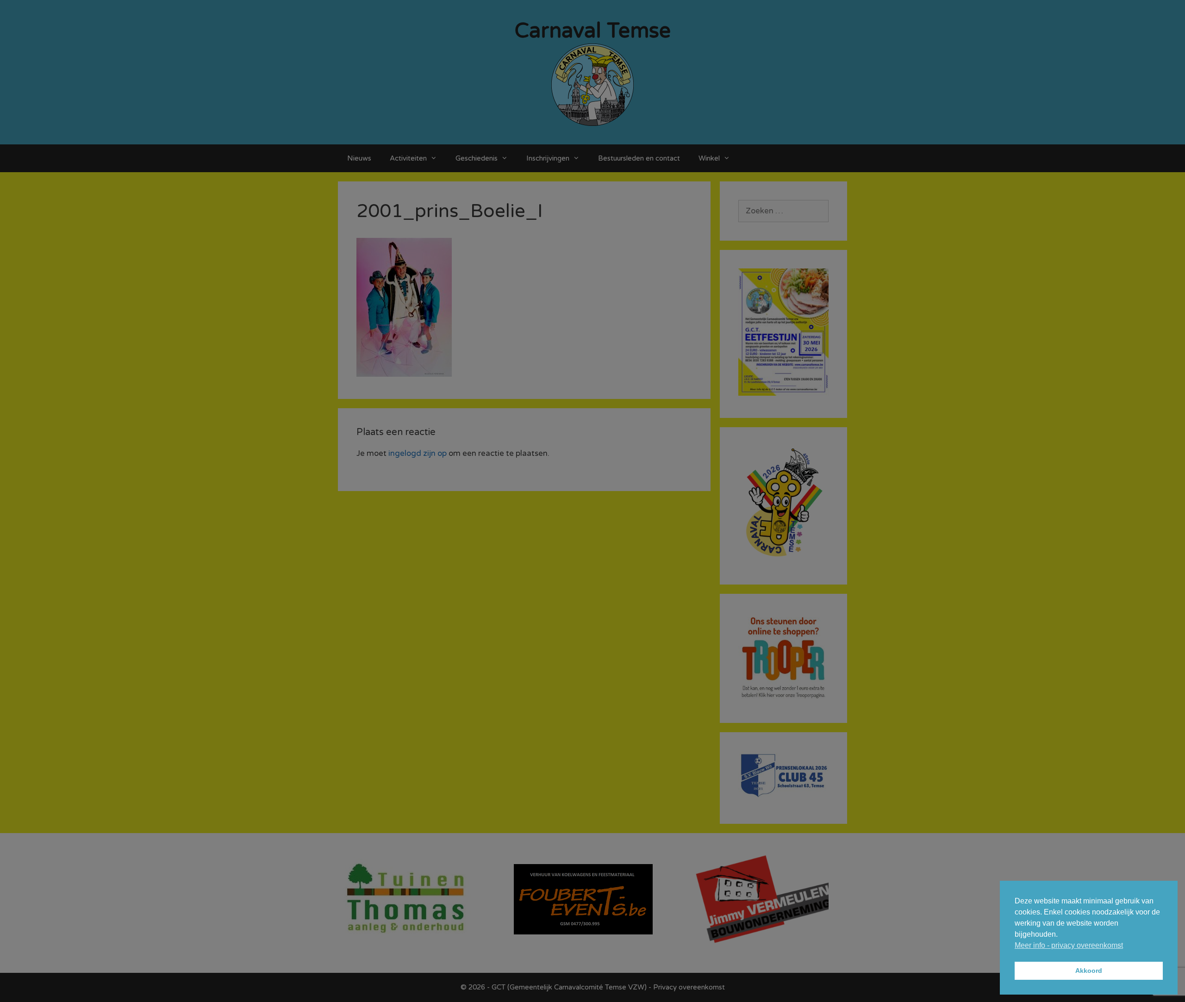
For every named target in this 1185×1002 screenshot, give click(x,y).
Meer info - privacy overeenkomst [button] (1069, 945)
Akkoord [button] (1088, 970)
